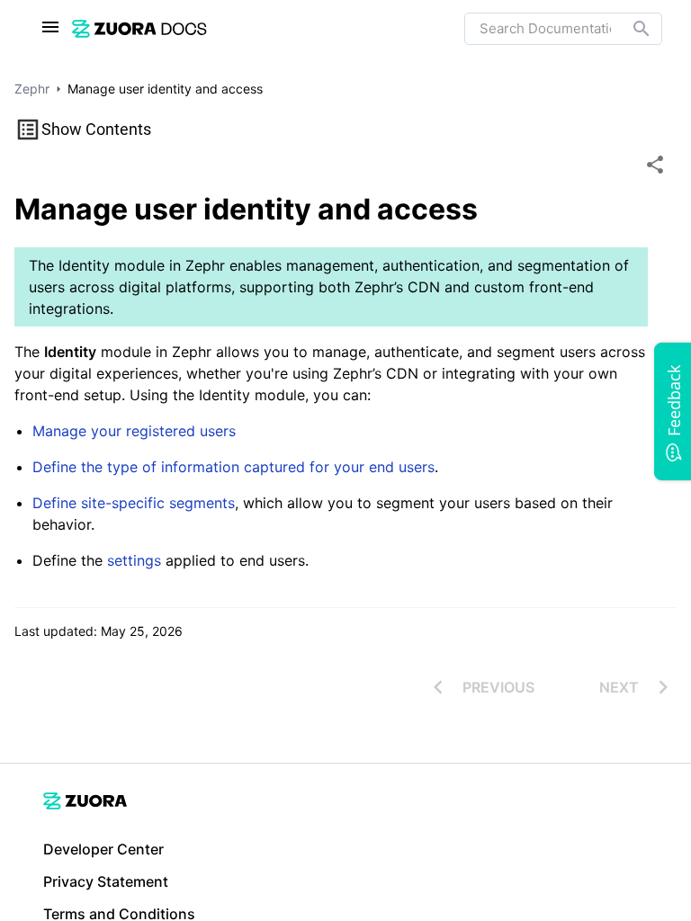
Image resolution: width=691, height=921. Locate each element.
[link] (139, 28)
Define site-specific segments (133, 503)
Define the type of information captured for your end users (233, 467)
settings (134, 560)
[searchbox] (629, 29)
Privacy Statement (105, 881)
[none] (655, 164)
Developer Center (103, 849)
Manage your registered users (134, 431)
